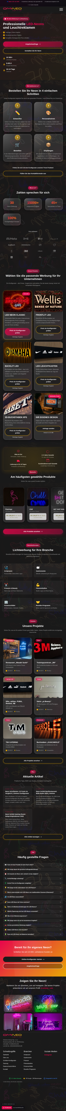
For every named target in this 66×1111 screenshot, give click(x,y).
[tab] (7, 1107)
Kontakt (5, 1069)
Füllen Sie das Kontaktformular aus (33, 173)
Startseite (6, 1054)
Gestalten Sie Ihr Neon (33, 51)
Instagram (48, 1055)
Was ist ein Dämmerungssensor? (16, 916)
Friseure (26, 1060)
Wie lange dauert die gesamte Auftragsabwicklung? (21, 869)
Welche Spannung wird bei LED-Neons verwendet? (21, 911)
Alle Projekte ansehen (32, 761)
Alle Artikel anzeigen (31, 837)
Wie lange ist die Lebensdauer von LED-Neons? (20, 887)
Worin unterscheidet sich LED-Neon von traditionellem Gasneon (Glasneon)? (29, 892)
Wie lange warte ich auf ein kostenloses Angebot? (21, 920)
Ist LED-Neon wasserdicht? (14, 897)
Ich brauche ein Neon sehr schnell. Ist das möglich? (21, 874)
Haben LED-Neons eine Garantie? (16, 930)
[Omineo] (12, 9)
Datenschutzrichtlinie (9, 1066)
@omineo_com (47, 988)
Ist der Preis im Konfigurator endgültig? (18, 883)
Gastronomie (28, 1057)
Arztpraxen (27, 1054)
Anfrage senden (48, 428)
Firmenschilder (28, 1066)
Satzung (5, 1063)
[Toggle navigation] (61, 9)
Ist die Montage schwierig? (14, 878)
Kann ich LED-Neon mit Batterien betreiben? (19, 934)
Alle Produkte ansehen (31, 531)
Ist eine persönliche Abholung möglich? (18, 925)
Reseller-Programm (30, 1069)
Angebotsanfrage (31, 44)
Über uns (6, 1057)
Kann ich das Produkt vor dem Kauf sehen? (19, 865)
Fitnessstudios (28, 1063)
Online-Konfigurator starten (32, 959)
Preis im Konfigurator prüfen (17, 332)
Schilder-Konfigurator (9, 1060)
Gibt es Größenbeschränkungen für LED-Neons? (21, 907)
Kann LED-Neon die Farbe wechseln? (17, 902)
